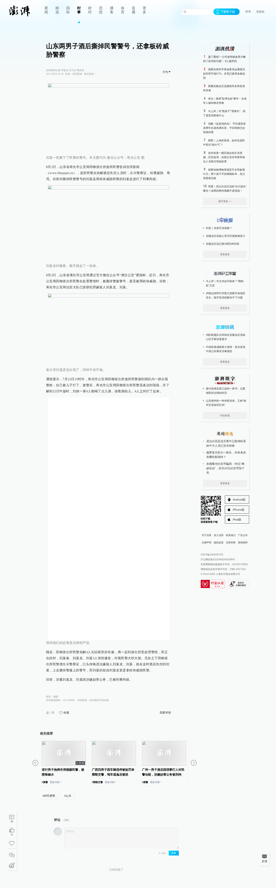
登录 (248, 11)
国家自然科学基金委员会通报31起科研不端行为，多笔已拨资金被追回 (224, 73)
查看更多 (225, 254)
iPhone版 (238, 509)
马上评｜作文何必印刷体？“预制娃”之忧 (224, 283)
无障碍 (260, 11)
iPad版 (237, 519)
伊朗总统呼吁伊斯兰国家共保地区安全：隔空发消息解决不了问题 (225, 295)
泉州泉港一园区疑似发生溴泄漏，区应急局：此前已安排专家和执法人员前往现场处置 (224, 157)
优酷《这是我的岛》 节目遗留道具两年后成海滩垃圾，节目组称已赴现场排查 (224, 128)
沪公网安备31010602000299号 (218, 559)
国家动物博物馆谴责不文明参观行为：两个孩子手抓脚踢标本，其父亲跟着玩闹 (224, 174)
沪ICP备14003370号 (212, 554)
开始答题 (225, 415)
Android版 (239, 499)
